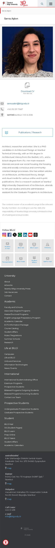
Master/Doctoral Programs (16, 314)
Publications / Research (30, 132)
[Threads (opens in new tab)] (36, 235)
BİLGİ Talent (9, 438)
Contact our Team (12, 397)
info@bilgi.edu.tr (13, 516)
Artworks (8, 285)
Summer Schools (12, 339)
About (7, 282)
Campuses (9, 354)
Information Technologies (16, 365)
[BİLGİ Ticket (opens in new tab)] (21, 259)
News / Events (10, 368)
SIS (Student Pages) (13, 428)
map (9, 468)
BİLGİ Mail (8, 424)
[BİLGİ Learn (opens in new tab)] (34, 245)
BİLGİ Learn (9, 431)
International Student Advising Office (21, 380)
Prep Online (9, 435)
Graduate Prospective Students (18, 412)
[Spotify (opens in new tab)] (20, 235)
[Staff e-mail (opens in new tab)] (47, 259)
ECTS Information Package (16, 325)
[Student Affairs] (34, 259)
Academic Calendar (13, 321)
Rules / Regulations (13, 335)
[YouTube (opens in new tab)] (30, 235)
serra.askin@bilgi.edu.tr (18, 103)
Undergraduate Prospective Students (21, 409)
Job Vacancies (10, 292)
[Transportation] (7, 259)
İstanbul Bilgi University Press (17, 289)
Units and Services (12, 361)
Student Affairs (11, 332)
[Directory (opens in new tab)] (47, 245)
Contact (8, 296)
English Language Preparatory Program (22, 318)
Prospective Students (14, 387)
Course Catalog (11, 328)
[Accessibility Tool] (5, 542)
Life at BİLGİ (9, 358)
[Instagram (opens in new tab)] (4, 235)
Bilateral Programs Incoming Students (21, 394)
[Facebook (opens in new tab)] (9, 235)
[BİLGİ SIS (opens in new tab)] (21, 245)
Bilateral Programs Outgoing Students (21, 390)
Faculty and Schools (13, 307)
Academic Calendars (13, 445)
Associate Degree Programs (17, 311)
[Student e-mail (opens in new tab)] (7, 245)
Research (8, 342)
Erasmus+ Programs (13, 383)
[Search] (42, 3)
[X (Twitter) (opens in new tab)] (15, 235)
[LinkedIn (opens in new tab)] (25, 235)
